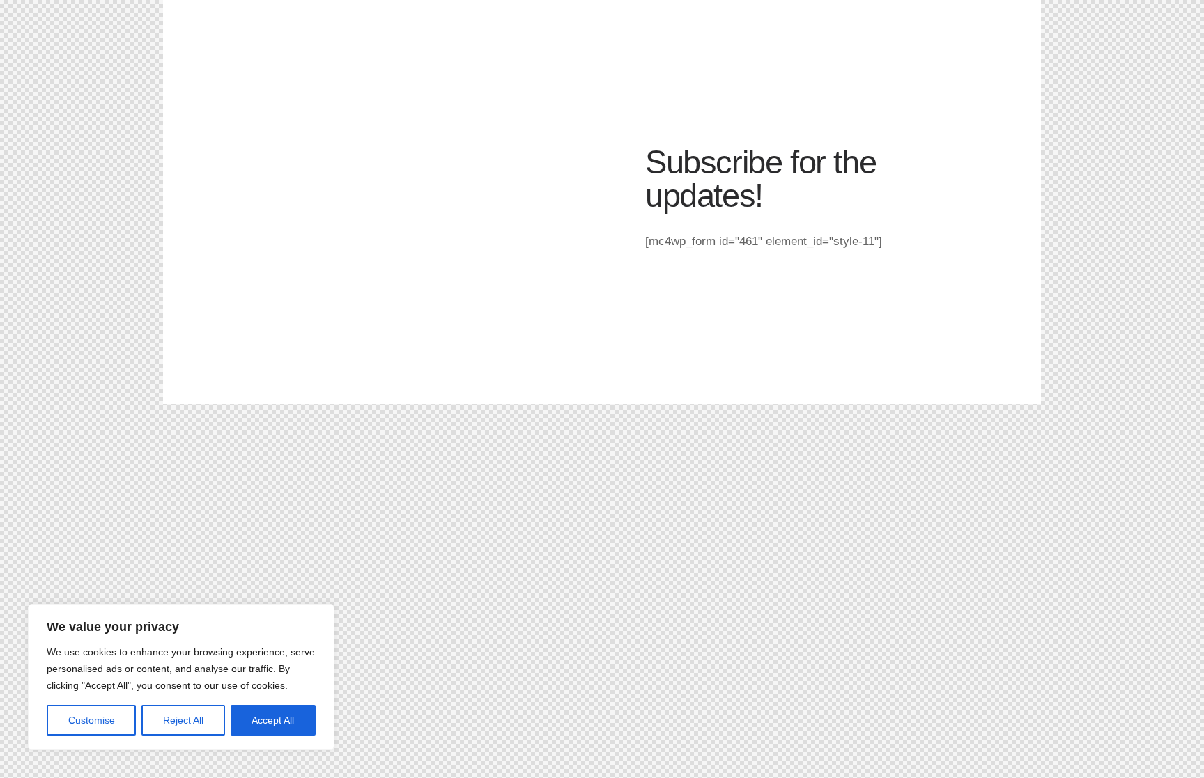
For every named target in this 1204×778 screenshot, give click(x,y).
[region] (181, 677)
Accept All (273, 720)
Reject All (183, 720)
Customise (91, 720)
